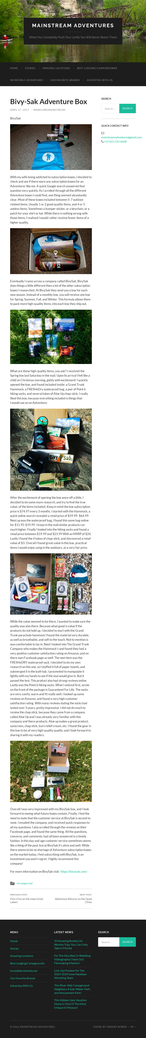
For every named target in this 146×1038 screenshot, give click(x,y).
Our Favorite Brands (65, 80)
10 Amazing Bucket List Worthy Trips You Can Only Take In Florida (71, 944)
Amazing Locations (56, 68)
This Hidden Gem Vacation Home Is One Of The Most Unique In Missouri (70, 1003)
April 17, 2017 (19, 109)
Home (14, 68)
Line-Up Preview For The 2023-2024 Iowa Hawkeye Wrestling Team (70, 974)
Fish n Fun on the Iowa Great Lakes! (26, 898)
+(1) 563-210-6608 (115, 141)
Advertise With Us (100, 80)
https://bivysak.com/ (73, 871)
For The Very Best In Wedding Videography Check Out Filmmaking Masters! (72, 959)
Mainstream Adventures (73, 25)
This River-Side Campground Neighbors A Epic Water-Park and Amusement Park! (72, 989)
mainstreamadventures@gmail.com (121, 137)
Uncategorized (25, 883)
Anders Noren (117, 1026)
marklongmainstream (49, 109)
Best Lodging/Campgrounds (97, 68)
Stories (30, 68)
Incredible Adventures (26, 80)
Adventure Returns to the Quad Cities (73, 898)
